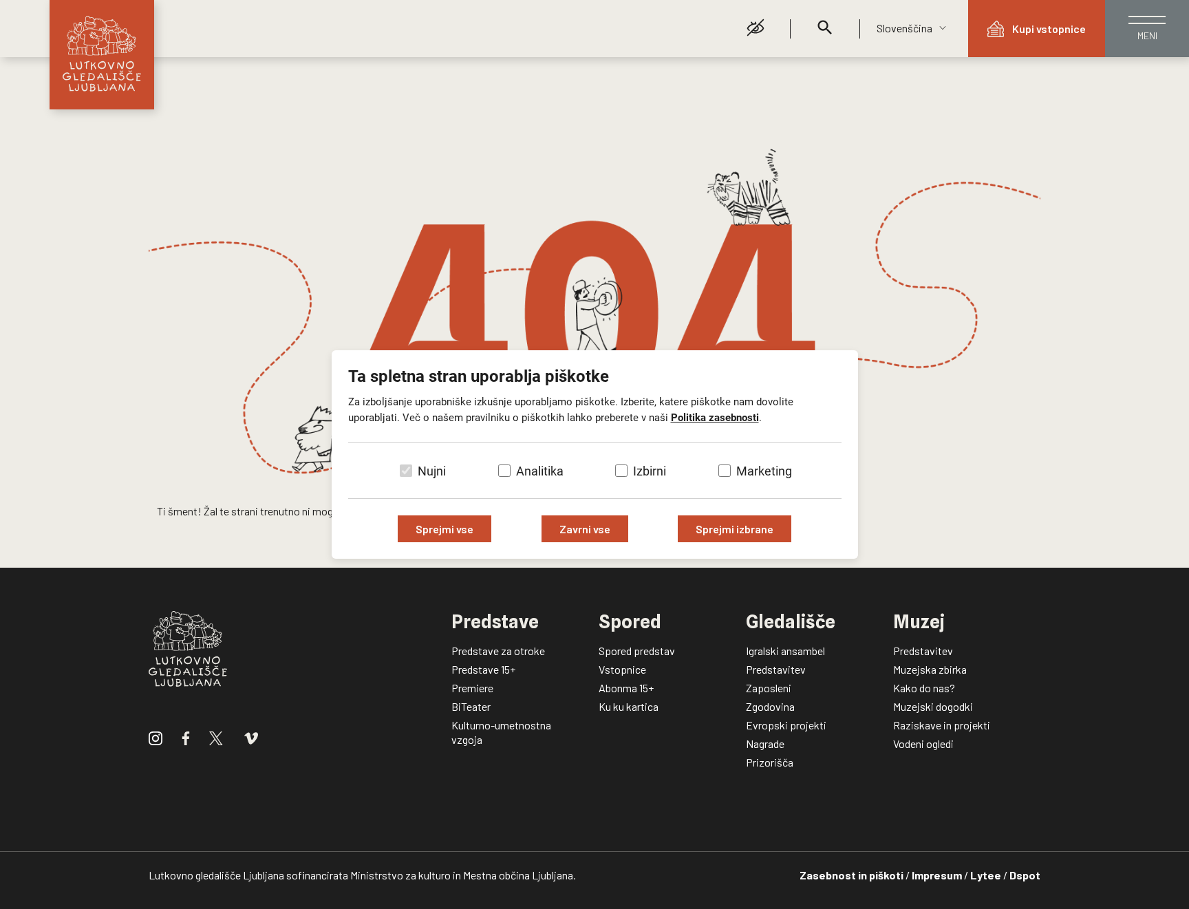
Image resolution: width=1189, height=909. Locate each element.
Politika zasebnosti (715, 417)
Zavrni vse (584, 528)
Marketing (764, 471)
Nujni (432, 471)
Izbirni (649, 471)
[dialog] (594, 454)
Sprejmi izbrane (734, 528)
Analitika (540, 471)
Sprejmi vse (444, 528)
